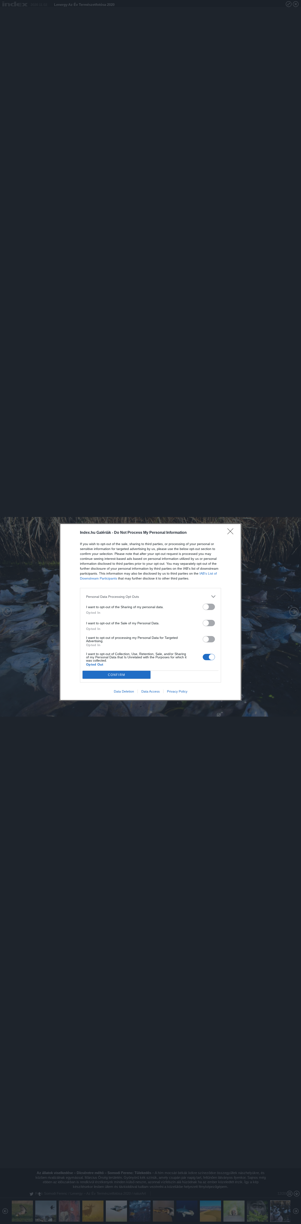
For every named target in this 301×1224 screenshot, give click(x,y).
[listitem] (150, 596)
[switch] (209, 607)
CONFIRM (116, 675)
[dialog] (150, 612)
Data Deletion (124, 691)
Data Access (150, 691)
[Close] (231, 532)
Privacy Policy (177, 691)
